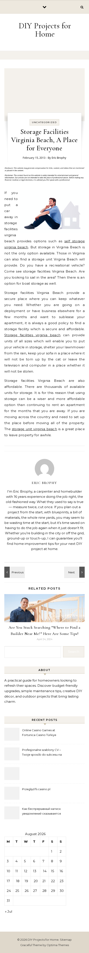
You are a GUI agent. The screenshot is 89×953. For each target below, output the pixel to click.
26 (27, 891)
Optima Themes (58, 945)
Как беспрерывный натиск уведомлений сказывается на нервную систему (41, 811)
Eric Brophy (59, 158)
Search (73, 652)
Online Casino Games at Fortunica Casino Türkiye (39, 732)
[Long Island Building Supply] (75, 572)
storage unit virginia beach (34, 429)
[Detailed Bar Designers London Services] (14, 572)
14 (44, 871)
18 (17, 881)
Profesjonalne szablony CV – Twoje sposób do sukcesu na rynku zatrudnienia (42, 752)
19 (26, 881)
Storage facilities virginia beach (32, 335)
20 (36, 881)
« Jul (8, 911)
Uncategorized (44, 122)
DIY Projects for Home (45, 30)
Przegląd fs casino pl (36, 789)
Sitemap (66, 939)
